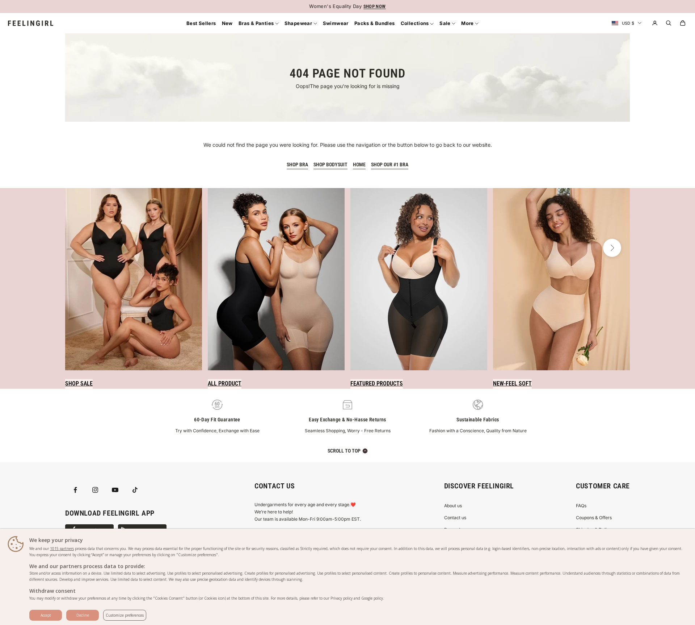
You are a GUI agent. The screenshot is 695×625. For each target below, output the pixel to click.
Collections (415, 23)
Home (359, 164)
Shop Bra (297, 164)
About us (453, 505)
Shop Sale (79, 383)
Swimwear (336, 23)
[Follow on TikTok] (135, 489)
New (227, 23)
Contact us (455, 517)
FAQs (581, 505)
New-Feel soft (512, 383)
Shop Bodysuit (330, 164)
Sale (445, 23)
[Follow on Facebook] (75, 489)
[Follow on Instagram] (95, 489)
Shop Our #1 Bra (389, 164)
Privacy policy (341, 598)
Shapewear (299, 23)
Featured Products (376, 383)
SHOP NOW (374, 6)
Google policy (372, 598)
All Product (224, 383)
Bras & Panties (257, 23)
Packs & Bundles (374, 23)
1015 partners (62, 548)
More (468, 23)
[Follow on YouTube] (115, 489)
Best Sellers (201, 23)
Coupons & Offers (594, 517)
